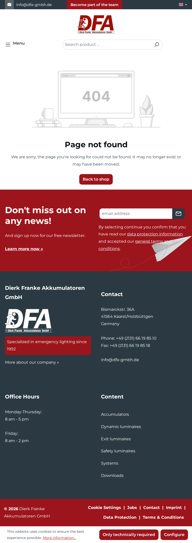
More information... (59, 537)
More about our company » (32, 362)
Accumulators (115, 414)
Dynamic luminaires (121, 426)
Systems (109, 463)
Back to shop (96, 179)
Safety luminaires (118, 451)
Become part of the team (94, 4)
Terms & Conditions (163, 517)
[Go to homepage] (96, 24)
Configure (174, 534)
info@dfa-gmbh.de (34, 4)
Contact (151, 507)
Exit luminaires (116, 439)
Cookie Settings (104, 507)
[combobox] (106, 45)
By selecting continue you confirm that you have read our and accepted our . (142, 238)
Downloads (112, 475)
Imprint (174, 507)
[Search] (156, 45)
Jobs (132, 507)
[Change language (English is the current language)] (183, 4)
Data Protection (119, 517)
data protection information (155, 234)
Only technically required (129, 534)
